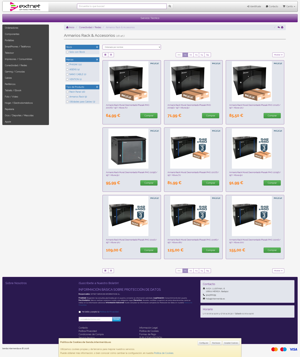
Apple (8, 121)
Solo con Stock (77, 52)
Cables (8, 78)
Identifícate (255, 6)
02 (191, 55)
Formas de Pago (147, 334)
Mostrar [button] (277, 55)
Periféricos (10, 84)
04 (202, 55)
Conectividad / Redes (16, 65)
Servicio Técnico (150, 18)
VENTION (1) (75, 79)
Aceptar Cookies (231, 343)
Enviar (116, 319)
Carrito (290, 6)
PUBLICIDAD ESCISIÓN (150, 337)
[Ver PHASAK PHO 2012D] (255, 81)
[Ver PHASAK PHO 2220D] (255, 216)
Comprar (148, 115)
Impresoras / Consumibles (18, 59)
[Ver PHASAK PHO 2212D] (131, 216)
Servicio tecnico (87, 337)
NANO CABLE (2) (77, 74)
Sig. (207, 55)
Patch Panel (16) (77, 92)
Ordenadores (11, 28)
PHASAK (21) (75, 64)
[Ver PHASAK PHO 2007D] (131, 81)
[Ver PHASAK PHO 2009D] (193, 81)
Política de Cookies (163, 353)
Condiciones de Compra (91, 334)
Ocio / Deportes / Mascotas (19, 115)
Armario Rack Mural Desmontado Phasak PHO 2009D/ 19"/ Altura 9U (189, 106)
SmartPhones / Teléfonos (18, 46)
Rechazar (216, 343)
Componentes (12, 34)
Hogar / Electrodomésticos (19, 103)
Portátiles (9, 40)
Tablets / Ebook (13, 90)
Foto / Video (11, 96)
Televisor (9, 53)
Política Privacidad (88, 331)
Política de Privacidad (109, 312)
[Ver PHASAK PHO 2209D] (255, 149)
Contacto (273, 6)
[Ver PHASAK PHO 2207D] (193, 149)
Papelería (9, 109)
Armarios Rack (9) (78, 96)
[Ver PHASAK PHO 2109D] (131, 149)
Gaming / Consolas (15, 71)
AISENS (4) (74, 69)
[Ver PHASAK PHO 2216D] (193, 216)
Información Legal (148, 327)
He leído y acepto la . (100, 312)
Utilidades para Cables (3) (82, 101)
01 (185, 55)
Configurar (203, 343)
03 (196, 55)
